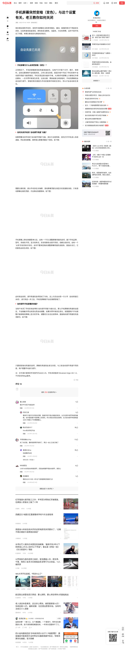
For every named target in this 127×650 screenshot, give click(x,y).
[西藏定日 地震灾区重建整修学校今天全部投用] (71, 518)
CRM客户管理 (61, 649)
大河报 (17, 568)
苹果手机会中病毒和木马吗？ (101, 44)
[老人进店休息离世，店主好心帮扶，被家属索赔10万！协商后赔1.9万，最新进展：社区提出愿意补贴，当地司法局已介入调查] (71, 607)
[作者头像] (97, 13)
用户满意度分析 (54, 647)
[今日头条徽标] (7, 3)
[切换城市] (27, 3)
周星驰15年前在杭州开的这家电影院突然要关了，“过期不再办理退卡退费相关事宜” (38, 530)
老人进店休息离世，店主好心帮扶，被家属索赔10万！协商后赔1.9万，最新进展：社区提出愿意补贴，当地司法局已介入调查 (38, 606)
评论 (25, 627)
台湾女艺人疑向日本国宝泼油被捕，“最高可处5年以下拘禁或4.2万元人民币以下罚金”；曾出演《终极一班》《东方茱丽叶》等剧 (37, 547)
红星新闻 (18, 553)
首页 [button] (123, 630)
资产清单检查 (52, 649)
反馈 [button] (123, 636)
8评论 (23, 508)
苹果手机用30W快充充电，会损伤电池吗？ (101, 63)
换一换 (110, 88)
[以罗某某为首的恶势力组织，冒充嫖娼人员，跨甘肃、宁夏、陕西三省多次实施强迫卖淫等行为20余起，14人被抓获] (71, 563)
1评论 (24, 553)
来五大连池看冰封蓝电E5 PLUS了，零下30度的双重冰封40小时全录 (101, 165)
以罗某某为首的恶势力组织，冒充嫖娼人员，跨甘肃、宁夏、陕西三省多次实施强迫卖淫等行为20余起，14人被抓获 (37, 562)
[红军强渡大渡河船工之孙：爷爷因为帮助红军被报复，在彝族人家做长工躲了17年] (71, 503)
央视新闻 (18, 523)
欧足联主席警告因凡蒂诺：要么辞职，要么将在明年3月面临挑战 (42, 594)
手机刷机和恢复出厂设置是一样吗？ (101, 54)
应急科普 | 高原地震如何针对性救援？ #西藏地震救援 (101, 183)
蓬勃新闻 (18, 612)
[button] (15, 3)
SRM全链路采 (24, 647)
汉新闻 (17, 589)
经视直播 (18, 642)
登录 (121, 3)
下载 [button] (122, 641)
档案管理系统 (74, 647)
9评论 (24, 612)
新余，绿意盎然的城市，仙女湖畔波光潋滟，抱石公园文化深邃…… (101, 174)
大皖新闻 (18, 538)
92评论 (24, 642)
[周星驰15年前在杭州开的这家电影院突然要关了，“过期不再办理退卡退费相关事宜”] (71, 533)
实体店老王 (34, 22)
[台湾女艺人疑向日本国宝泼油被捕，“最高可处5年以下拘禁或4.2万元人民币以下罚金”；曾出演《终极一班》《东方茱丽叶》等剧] (71, 548)
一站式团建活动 (44, 647)
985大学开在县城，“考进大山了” (28, 574)
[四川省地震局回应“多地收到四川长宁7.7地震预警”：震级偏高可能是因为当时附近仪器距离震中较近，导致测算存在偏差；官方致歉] (71, 637)
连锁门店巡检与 (33, 647)
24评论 (23, 589)
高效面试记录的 (32, 649)
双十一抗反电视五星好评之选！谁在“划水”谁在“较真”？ (101, 36)
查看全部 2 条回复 (28, 460)
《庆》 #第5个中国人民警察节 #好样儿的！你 (101, 156)
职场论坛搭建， (64, 647)
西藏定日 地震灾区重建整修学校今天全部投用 (34, 514)
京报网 (17, 508)
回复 (21, 408)
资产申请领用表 (43, 649)
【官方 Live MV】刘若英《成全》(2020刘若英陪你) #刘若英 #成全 (101, 147)
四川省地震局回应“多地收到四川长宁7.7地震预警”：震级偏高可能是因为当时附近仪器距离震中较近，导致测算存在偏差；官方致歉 (37, 636)
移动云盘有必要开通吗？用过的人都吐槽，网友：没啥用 (101, 72)
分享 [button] (8, 40)
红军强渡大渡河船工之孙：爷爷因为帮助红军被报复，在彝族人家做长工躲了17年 (37, 500)
